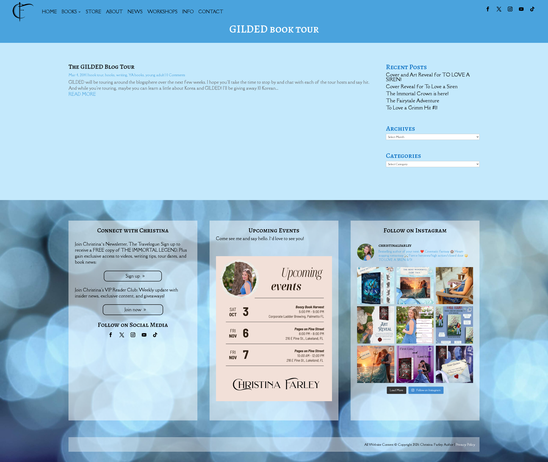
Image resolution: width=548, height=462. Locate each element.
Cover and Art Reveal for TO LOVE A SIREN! (428, 77)
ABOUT (114, 12)
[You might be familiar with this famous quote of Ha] (415, 285)
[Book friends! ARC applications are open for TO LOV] (375, 364)
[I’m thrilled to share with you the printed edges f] (375, 285)
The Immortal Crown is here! (417, 93)
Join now (133, 309)
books (110, 75)
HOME (49, 12)
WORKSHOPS (162, 12)
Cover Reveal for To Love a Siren (422, 86)
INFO (188, 12)
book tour (95, 75)
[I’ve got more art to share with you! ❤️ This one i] (375, 325)
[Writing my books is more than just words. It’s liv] (454, 285)
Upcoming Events (274, 230)
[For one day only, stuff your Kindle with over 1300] (454, 325)
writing (121, 75)
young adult (155, 75)
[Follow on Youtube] (521, 9)
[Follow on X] (499, 9)
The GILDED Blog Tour (101, 66)
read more (82, 94)
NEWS (135, 12)
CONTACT (210, 12)
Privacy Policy (465, 444)
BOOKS (69, 12)
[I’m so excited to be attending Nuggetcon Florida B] (415, 325)
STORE (93, 12)
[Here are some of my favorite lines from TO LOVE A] (454, 364)
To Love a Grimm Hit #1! (411, 107)
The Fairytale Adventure (412, 100)
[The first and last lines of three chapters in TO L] (415, 364)
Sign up (133, 276)
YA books (136, 75)
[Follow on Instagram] (510, 9)
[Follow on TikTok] (532, 9)
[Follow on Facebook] (488, 9)
